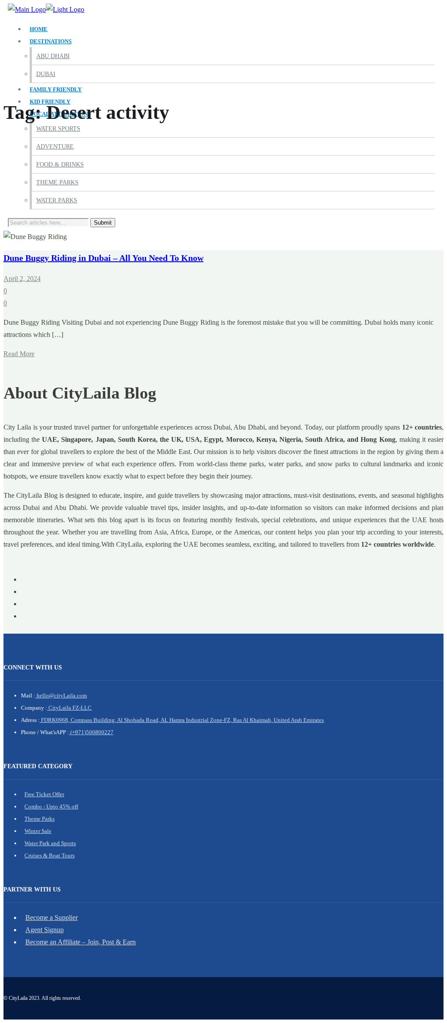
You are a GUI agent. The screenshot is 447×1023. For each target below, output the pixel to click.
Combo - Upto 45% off (51, 806)
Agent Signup (44, 929)
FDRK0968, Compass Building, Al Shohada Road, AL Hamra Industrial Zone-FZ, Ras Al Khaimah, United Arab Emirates (182, 720)
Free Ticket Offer (44, 794)
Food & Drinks (60, 164)
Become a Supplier (51, 917)
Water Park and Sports (50, 843)
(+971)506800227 (91, 732)
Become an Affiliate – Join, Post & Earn (80, 942)
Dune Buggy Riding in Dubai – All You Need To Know (103, 258)
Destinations (51, 41)
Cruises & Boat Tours (49, 855)
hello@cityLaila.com (61, 695)
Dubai (45, 74)
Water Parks (56, 200)
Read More (18, 353)
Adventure (55, 146)
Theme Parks (57, 182)
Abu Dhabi (53, 56)
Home (39, 29)
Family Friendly (56, 89)
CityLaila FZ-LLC (69, 707)
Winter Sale (38, 831)
